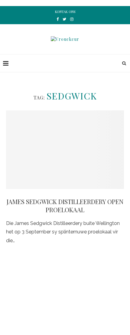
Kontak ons (65, 11)
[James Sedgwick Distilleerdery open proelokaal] (65, 149)
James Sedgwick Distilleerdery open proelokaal (65, 205)
